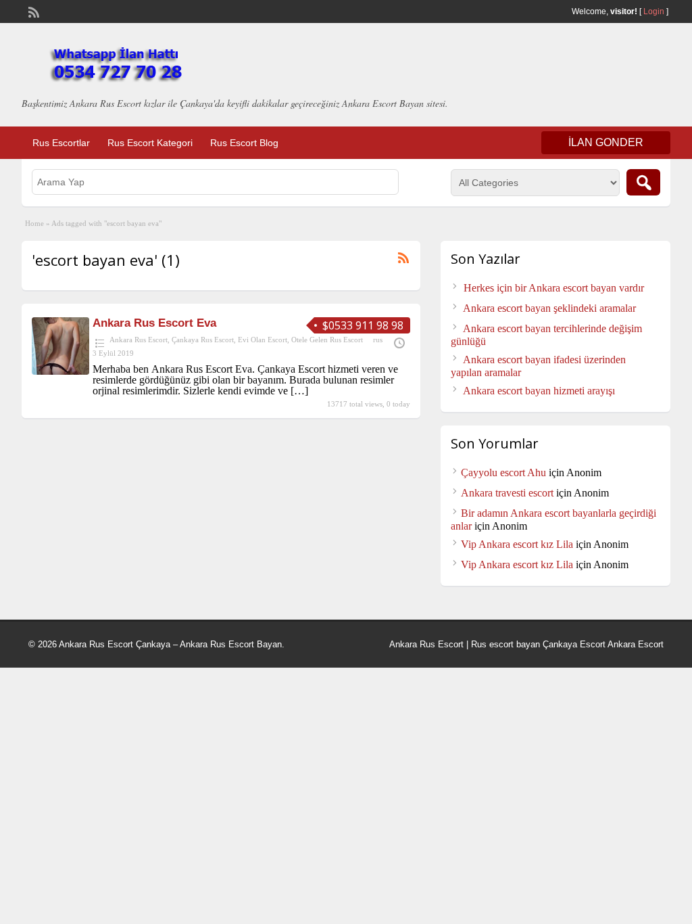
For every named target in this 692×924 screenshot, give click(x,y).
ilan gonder (605, 142)
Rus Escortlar (61, 142)
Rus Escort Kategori (150, 142)
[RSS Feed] (32, 10)
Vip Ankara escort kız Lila (517, 544)
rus (377, 340)
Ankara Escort (636, 644)
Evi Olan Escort (262, 340)
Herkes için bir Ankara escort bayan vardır (554, 288)
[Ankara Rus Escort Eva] (60, 371)
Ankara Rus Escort (138, 340)
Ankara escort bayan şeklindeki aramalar (549, 308)
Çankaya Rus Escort (203, 340)
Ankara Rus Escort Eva (154, 323)
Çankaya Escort (574, 644)
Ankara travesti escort (507, 493)
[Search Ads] (643, 182)
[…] (299, 390)
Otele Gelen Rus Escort (327, 340)
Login (653, 11)
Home (34, 223)
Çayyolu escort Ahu (503, 472)
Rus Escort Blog (244, 142)
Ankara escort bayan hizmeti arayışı (539, 390)
